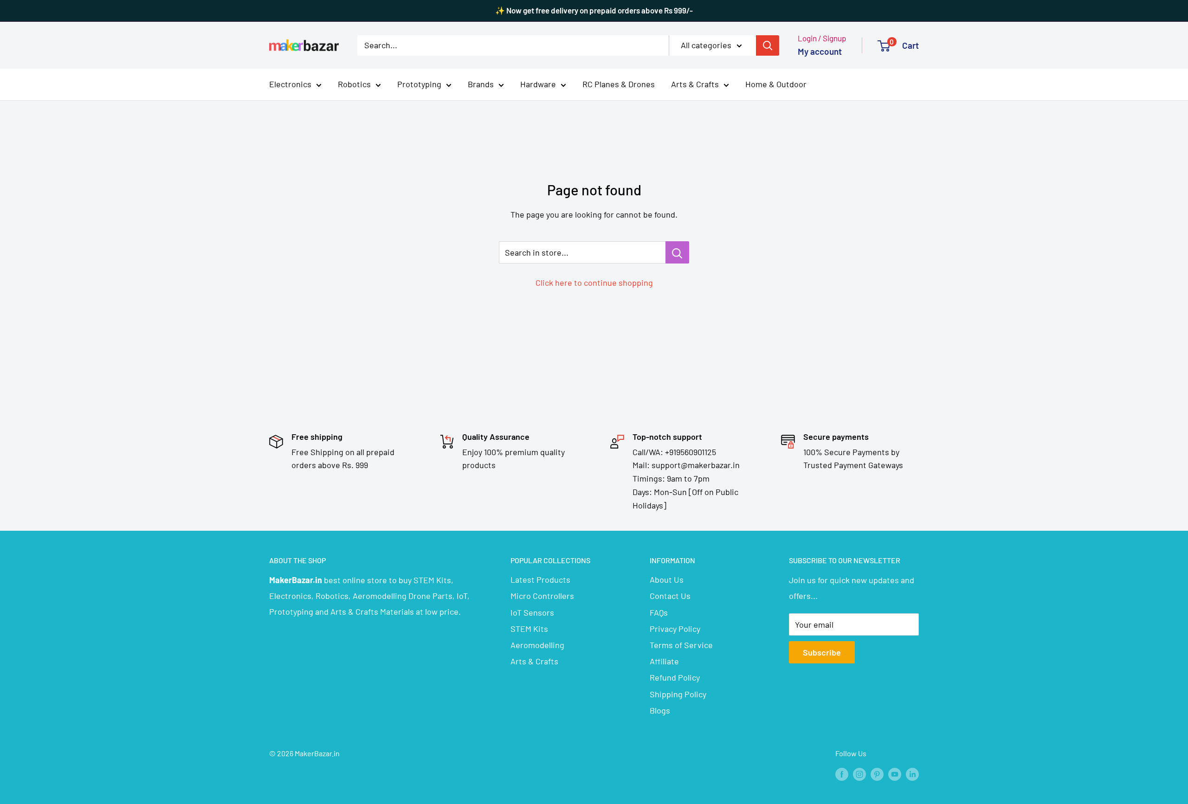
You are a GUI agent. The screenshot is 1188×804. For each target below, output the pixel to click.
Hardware (538, 84)
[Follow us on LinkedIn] (912, 773)
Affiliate (664, 661)
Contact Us (670, 596)
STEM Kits (529, 629)
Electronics (290, 84)
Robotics (354, 84)
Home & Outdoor (776, 84)
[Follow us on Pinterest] (877, 773)
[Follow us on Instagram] (859, 773)
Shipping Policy (678, 694)
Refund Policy (675, 677)
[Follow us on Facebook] (841, 773)
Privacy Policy (675, 629)
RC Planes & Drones (618, 84)
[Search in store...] (677, 252)
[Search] (767, 45)
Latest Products (540, 579)
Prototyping (419, 84)
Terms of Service (681, 645)
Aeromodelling (537, 645)
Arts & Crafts (695, 84)
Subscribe (822, 652)
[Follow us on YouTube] (894, 773)
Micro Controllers (542, 596)
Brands (481, 84)
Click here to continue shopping (594, 282)
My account (820, 51)
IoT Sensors (532, 612)
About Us (667, 579)
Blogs (660, 710)
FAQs (659, 612)
